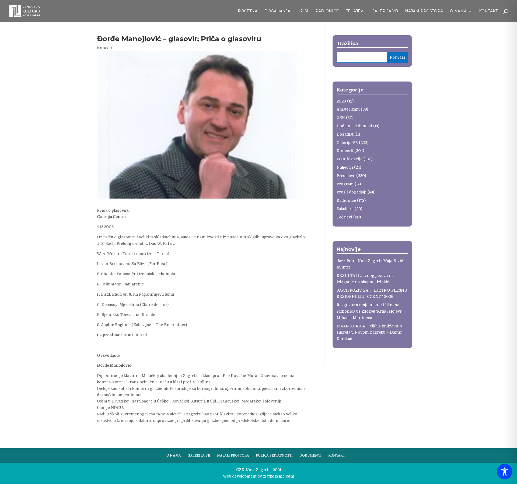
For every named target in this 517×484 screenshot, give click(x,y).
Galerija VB (385, 11)
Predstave (346, 176)
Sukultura (345, 209)
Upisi (302, 11)
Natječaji (345, 167)
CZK (341, 117)
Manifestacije (349, 159)
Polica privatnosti (274, 455)
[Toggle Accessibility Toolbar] (504, 471)
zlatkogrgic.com (278, 476)
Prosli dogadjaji (351, 192)
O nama (458, 11)
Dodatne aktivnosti (354, 126)
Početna (247, 11)
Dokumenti (310, 455)
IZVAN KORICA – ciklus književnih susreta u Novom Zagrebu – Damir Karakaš (369, 332)
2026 (341, 101)
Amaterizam (348, 109)
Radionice (327, 11)
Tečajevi (355, 11)
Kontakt (488, 11)
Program (345, 184)
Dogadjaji (346, 134)
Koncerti (105, 48)
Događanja (277, 11)
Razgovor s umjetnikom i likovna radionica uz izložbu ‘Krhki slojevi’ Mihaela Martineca (369, 311)
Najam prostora (424, 11)
